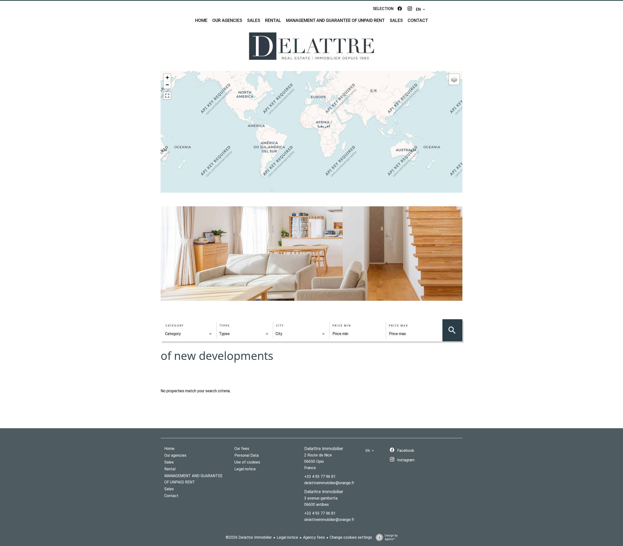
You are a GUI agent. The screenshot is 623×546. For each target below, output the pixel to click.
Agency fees (314, 537)
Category (174, 325)
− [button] (167, 85)
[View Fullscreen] (167, 95)
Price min (341, 325)
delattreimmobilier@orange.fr (329, 483)
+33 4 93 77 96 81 (320, 476)
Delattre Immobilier (323, 448)
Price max (398, 325)
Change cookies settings (351, 537)
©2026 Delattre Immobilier (249, 537)
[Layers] (454, 79)
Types (225, 325)
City (280, 325)
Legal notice (287, 537)
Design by (391, 537)
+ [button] (167, 77)
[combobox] (188, 334)
